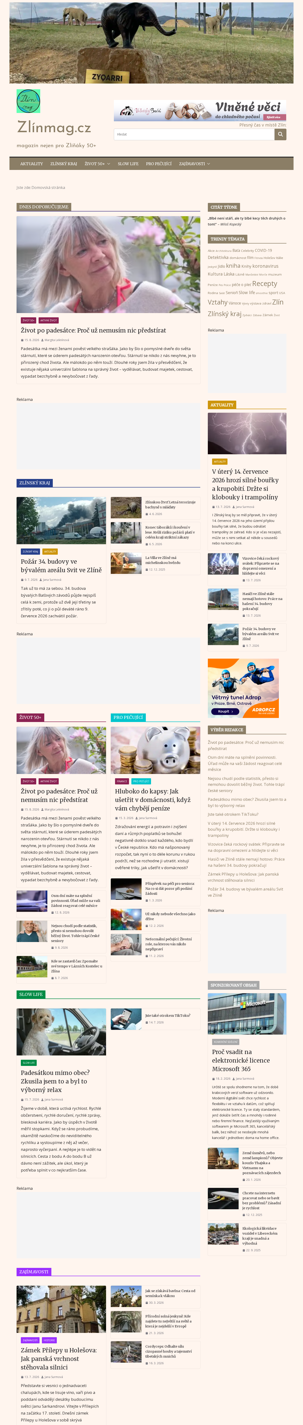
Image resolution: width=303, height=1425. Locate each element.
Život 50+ (95, 163)
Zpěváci (247, 315)
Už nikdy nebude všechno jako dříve (170, 916)
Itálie (279, 258)
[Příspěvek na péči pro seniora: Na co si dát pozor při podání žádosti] (126, 892)
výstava (255, 303)
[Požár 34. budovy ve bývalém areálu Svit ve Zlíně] (61, 520)
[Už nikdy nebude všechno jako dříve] (126, 920)
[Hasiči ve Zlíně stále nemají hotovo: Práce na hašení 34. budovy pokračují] (223, 605)
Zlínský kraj (63, 163)
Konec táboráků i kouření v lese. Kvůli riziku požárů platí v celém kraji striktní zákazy (170, 532)
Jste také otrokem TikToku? (167, 1015)
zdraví (266, 303)
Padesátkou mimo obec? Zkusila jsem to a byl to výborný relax (55, 1081)
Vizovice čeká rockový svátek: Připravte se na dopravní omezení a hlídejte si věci (260, 566)
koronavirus (265, 266)
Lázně (240, 274)
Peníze (213, 285)
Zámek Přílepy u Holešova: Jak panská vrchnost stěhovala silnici (59, 1359)
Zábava (257, 315)
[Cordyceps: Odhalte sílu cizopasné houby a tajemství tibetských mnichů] (126, 1355)
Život (277, 315)
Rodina (213, 293)
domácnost (238, 258)
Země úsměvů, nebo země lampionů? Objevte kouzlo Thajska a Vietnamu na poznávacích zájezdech (262, 1163)
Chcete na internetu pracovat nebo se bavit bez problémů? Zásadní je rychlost (261, 1200)
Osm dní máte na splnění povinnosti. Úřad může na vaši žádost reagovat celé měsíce (75, 901)
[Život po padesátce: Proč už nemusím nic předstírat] (108, 264)
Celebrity (247, 250)
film (250, 257)
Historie (49, 1340)
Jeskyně (212, 266)
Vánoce (235, 303)
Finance (122, 781)
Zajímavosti (192, 163)
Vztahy (218, 302)
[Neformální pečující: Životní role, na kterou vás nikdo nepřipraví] (126, 947)
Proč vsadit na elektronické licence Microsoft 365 (241, 1060)
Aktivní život (48, 320)
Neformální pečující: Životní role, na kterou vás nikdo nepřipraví (168, 944)
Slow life (128, 163)
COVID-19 (263, 250)
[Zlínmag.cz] (151, 5)
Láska (229, 274)
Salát (222, 293)
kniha (233, 265)
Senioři (232, 292)
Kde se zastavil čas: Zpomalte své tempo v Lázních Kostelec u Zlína (76, 966)
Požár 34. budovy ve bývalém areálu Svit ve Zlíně (61, 566)
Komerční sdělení (225, 1042)
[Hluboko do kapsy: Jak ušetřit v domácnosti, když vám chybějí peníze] (155, 750)
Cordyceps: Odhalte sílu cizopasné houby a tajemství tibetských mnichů (168, 1351)
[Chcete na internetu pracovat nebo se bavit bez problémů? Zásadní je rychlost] (223, 1204)
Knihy (246, 266)
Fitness (258, 258)
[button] (107, 164)
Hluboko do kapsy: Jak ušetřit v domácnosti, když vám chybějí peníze (153, 800)
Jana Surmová (52, 580)
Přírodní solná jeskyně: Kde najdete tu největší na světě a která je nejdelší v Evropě (168, 1321)
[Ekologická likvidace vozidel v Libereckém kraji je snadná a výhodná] (223, 1239)
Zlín (278, 302)
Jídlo (221, 266)
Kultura (215, 274)
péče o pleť (241, 284)
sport (273, 292)
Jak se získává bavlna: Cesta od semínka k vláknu (170, 1293)
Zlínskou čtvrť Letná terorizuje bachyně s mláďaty (170, 504)
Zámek (268, 315)
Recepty (264, 283)
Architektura (224, 251)
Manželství (251, 274)
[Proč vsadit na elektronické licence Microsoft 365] (247, 1014)
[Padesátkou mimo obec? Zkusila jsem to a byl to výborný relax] (61, 1032)
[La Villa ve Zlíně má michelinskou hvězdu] (126, 564)
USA (282, 293)
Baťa (236, 250)
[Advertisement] (108, 436)
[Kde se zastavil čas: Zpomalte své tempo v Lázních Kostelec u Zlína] (32, 969)
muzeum (275, 274)
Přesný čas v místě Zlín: (262, 125)
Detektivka (218, 257)
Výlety (245, 303)
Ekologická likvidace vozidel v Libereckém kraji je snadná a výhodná (259, 1236)
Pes (221, 285)
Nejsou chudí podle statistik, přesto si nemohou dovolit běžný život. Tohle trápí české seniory (75, 933)
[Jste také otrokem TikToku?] (126, 1019)
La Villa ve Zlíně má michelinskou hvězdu (162, 560)
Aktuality (31, 163)
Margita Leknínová (57, 340)
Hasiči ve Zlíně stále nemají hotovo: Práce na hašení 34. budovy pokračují (262, 601)
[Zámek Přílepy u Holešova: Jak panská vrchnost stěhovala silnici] (61, 1309)
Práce (227, 285)
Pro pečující (159, 163)
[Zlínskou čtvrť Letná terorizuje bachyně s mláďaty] (126, 508)
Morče (263, 274)
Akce (211, 250)
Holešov (269, 258)
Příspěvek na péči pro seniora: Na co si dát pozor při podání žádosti (170, 888)
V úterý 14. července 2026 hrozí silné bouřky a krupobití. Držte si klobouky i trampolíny (245, 484)
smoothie (262, 293)
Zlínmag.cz (54, 128)
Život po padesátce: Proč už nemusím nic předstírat (93, 330)
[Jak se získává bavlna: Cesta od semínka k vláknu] (126, 1297)
